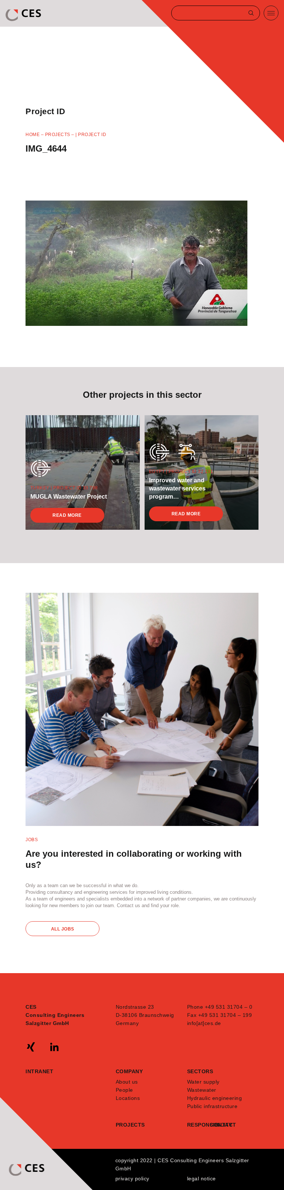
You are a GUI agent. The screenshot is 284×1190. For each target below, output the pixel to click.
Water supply (203, 1082)
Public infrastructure (212, 1106)
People (124, 1090)
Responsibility (198, 1125)
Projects (57, 134)
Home (33, 134)
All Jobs (62, 929)
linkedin (54, 1046)
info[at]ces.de (204, 1023)
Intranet (39, 1071)
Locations (128, 1098)
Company (129, 1071)
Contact (221, 1125)
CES (24, 15)
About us (127, 1082)
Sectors (200, 1071)
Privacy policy (132, 1178)
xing (31, 1046)
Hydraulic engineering (214, 1098)
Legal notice (201, 1178)
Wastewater (201, 1090)
